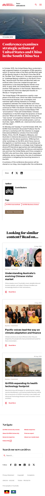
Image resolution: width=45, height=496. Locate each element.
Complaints (30, 475)
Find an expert (29, 433)
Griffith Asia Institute (13, 204)
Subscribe (6, 440)
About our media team (31, 437)
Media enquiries (29, 429)
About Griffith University (11, 433)
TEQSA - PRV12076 (24, 480)
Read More (12, 292)
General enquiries (9, 437)
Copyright (20, 475)
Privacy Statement (8, 475)
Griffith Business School (30, 204)
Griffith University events (11, 429)
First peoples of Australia (11, 486)
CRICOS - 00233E (8, 480)
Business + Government (14, 212)
